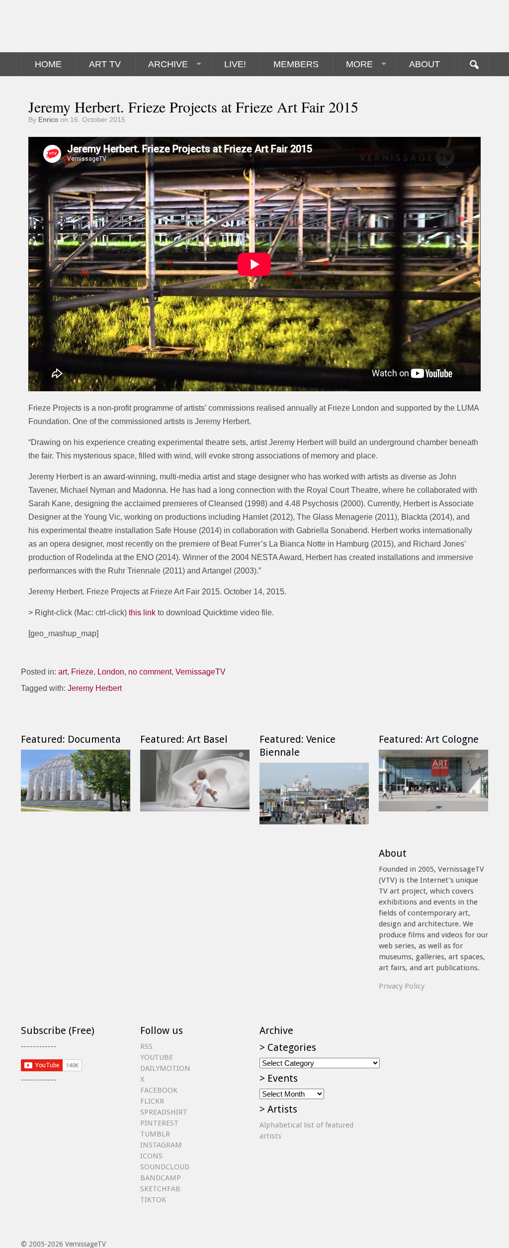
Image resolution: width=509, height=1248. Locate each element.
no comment (149, 672)
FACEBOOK (158, 1090)
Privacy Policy (401, 986)
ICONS (151, 1155)
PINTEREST (159, 1123)
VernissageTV (200, 672)
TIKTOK (153, 1199)
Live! (235, 64)
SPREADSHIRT (163, 1112)
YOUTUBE (156, 1057)
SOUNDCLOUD (164, 1166)
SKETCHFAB (160, 1188)
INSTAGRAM (161, 1144)
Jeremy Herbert (95, 688)
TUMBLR (155, 1134)
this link (142, 612)
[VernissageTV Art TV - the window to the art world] (70, 26)
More (359, 64)
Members (296, 64)
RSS (146, 1046)
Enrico (48, 119)
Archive (168, 64)
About (424, 64)
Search (473, 64)
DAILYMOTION (165, 1068)
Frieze (82, 672)
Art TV (105, 64)
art (62, 672)
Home (48, 64)
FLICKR (152, 1101)
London (110, 672)
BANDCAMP (160, 1177)
